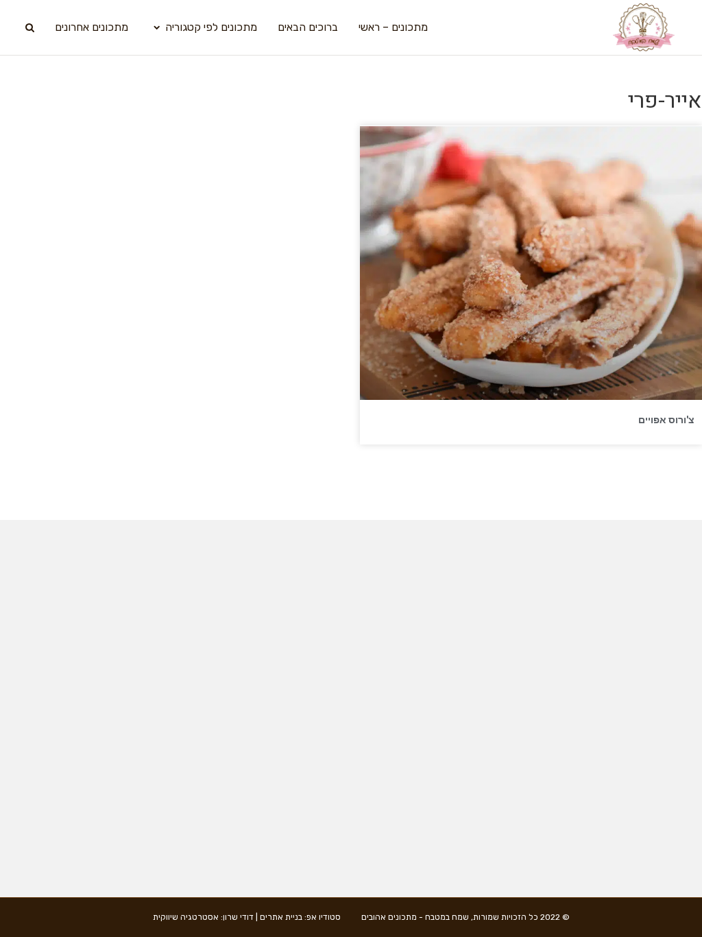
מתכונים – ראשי (393, 27)
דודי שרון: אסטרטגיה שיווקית (203, 917)
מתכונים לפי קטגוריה (211, 27)
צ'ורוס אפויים (666, 419)
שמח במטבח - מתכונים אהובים (415, 917)
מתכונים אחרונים (91, 27)
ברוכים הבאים (308, 27)
